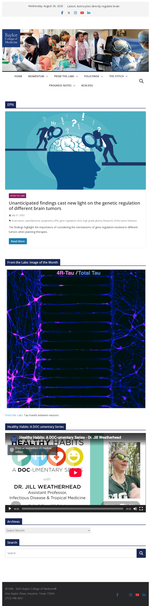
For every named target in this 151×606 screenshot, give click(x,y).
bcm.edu (87, 85)
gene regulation (67, 220)
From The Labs (64, 76)
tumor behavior (129, 220)
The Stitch (116, 76)
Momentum (36, 76)
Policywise (91, 76)
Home (18, 76)
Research (108, 220)
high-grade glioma (92, 220)
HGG (79, 220)
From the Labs (14, 415)
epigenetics (47, 220)
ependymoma (32, 220)
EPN (56, 220)
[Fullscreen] (141, 509)
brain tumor (18, 220)
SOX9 (117, 220)
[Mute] (135, 509)
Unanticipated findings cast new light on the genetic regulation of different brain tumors (74, 205)
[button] (46, 76)
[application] (75, 472)
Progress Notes (60, 85)
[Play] (10, 509)
